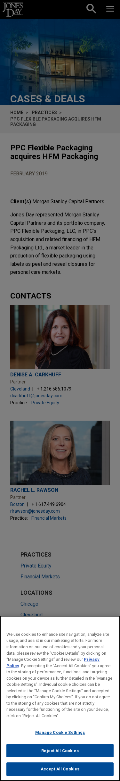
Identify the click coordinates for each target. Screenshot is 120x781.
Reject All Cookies (59, 750)
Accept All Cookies (60, 769)
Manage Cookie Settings (60, 732)
